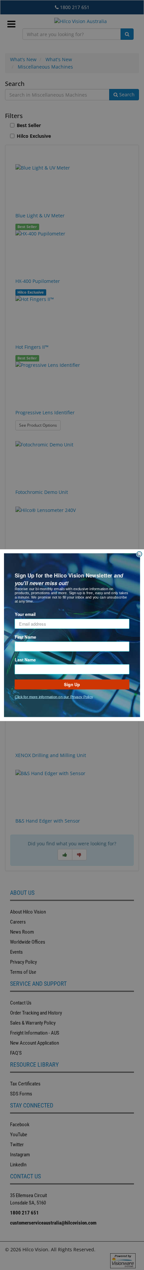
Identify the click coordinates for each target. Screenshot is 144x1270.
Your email (25, 614)
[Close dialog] (139, 553)
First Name (25, 637)
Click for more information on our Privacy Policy (54, 697)
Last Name (25, 660)
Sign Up (72, 684)
